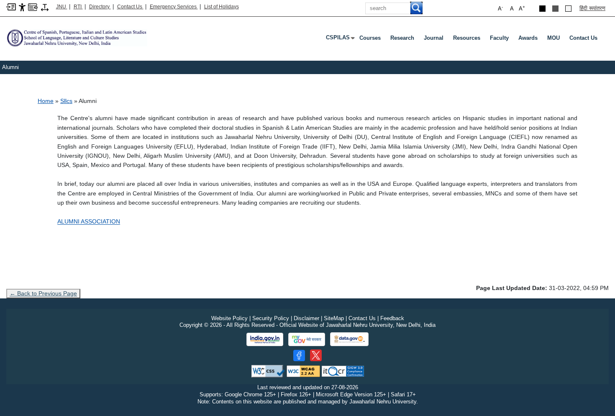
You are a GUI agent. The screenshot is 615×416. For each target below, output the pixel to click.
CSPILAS (339, 39)
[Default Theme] (568, 8)
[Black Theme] (542, 8)
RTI (78, 7)
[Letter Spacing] (45, 7)
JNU (61, 7)
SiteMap (334, 318)
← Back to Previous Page (43, 293)
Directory (100, 7)
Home (46, 101)
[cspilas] (76, 37)
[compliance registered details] (343, 370)
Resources (466, 38)
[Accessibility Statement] (22, 7)
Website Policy (229, 318)
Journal (433, 38)
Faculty (499, 38)
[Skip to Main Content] (11, 6)
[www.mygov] (306, 339)
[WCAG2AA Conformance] (303, 370)
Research (402, 38)
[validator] (268, 370)
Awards (528, 38)
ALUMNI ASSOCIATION (88, 221)
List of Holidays (221, 7)
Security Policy (270, 318)
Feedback (392, 318)
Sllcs (66, 101)
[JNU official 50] (316, 355)
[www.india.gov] (264, 339)
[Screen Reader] (33, 6)
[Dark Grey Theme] (555, 8)
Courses (370, 38)
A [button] (522, 8)
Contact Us (130, 7)
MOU (553, 38)
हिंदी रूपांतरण (592, 8)
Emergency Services (174, 7)
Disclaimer (306, 318)
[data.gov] (349, 339)
